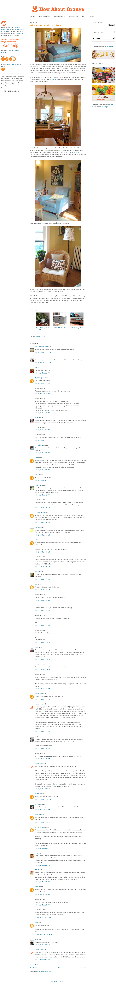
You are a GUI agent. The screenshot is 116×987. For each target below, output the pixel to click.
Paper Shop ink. (40, 378)
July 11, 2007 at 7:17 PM (42, 731)
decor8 (56, 784)
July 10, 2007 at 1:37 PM (42, 394)
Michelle (37, 887)
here (40, 154)
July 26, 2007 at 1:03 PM (42, 905)
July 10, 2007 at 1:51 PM (42, 413)
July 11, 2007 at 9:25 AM (42, 625)
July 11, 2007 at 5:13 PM (42, 699)
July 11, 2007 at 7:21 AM (42, 567)
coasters (77, 152)
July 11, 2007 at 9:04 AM (42, 600)
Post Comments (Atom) (45, 971)
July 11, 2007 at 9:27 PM (42, 759)
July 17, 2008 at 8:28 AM (42, 945)
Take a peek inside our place (45, 25)
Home (58, 967)
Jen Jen (37, 474)
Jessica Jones (39, 704)
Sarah (37, 939)
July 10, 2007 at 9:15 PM (42, 495)
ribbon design (103, 107)
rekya (36, 922)
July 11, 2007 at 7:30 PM (42, 748)
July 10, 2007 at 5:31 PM (42, 470)
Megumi (37, 527)
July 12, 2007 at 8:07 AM (42, 789)
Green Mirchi (39, 693)
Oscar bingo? (110, 47)
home (43, 336)
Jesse (36, 540)
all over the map (40, 827)
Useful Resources (59, 16)
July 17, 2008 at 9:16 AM (42, 960)
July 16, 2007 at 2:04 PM (42, 882)
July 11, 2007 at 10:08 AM (43, 642)
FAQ (83, 16)
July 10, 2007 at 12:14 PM (43, 352)
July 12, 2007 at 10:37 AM (43, 799)
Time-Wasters (73, 16)
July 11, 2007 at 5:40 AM (42, 552)
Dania (54, 79)
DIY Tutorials (31, 16)
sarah (36, 647)
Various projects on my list (77, 328)
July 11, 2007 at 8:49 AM (42, 590)
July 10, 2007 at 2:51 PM (42, 440)
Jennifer (37, 571)
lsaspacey (38, 853)
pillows (70, 152)
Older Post (83, 967)
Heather (37, 418)
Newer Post (33, 967)
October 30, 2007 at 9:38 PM (43, 934)
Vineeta (37, 870)
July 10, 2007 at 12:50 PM (43, 362)
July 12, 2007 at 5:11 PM (42, 810)
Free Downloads (44, 16)
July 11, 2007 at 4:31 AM (42, 535)
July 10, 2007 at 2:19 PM (42, 430)
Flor (43, 223)
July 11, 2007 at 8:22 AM (42, 579)
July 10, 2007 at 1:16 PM (42, 373)
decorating (38, 336)
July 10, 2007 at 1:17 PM (42, 383)
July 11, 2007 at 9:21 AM (42, 610)
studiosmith (38, 485)
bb (35, 736)
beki (36, 367)
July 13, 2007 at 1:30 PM (42, 822)
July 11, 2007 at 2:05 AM (42, 522)
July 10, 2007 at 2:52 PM (42, 453)
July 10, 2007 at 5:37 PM (42, 480)
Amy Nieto (38, 804)
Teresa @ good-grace (41, 346)
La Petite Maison (40, 512)
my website (19, 33)
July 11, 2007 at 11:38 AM (42, 670)
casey (36, 357)
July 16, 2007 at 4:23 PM (42, 894)
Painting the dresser (60, 327)
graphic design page (13, 64)
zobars (37, 458)
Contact (91, 16)
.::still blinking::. (39, 445)
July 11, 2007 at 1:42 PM (42, 689)
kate (36, 584)
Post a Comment (35, 964)
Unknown (38, 794)
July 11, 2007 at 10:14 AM (43, 659)
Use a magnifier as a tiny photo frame (42, 328)
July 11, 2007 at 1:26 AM (42, 507)
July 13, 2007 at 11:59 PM (43, 865)
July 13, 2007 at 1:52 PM (42, 848)
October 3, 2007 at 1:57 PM (43, 917)
